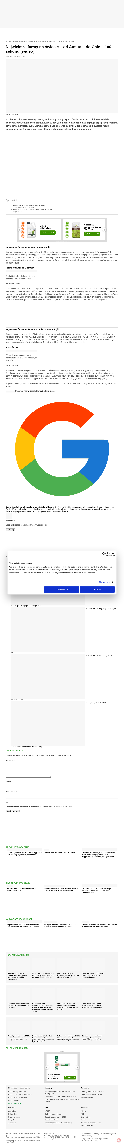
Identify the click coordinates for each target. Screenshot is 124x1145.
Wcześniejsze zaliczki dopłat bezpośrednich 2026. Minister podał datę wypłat (67, 1006)
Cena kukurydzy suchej (17, 1091)
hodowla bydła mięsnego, (59, 509)
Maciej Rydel (21, 56)
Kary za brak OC (87, 1097)
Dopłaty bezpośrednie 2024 (55, 1117)
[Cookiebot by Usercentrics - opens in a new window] (104, 554)
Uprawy (11, 1107)
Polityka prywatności (100, 1139)
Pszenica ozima (14, 1117)
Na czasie (85, 1088)
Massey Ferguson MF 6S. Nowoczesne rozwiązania (60, 1092)
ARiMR (47, 1111)
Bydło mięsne (86, 1117)
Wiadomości (86, 1134)
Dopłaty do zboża (51, 1120)
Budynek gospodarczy (53, 1114)
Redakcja (94, 1141)
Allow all (97, 589)
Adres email (11, 792)
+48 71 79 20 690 (53, 1137)
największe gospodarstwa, (24, 511)
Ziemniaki (12, 1123)
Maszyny (48, 1088)
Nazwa (9, 782)
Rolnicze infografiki (108, 1134)
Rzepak (11, 1120)
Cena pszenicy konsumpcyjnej (19, 1094)
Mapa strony (87, 1136)
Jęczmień (12, 1111)
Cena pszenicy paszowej (17, 1097)
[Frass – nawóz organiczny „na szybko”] (46, 849)
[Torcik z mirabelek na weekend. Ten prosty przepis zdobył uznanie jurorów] (85, 921)
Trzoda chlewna (87, 1126)
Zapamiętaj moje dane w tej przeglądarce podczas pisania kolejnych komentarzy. (39, 806)
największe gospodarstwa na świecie (52, 511)
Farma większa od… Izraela (23, 207)
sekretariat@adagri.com (53, 1139)
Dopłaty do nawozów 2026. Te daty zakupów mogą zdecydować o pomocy (19, 1038)
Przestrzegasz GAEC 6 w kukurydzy (58, 1123)
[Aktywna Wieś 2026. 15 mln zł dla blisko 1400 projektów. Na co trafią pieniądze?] (24, 922)
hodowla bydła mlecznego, (82, 509)
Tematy (96, 1134)
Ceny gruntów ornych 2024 (91, 1094)
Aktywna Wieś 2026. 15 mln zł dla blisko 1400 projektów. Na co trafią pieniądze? (23, 926)
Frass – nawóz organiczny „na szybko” (60, 852)
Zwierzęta (85, 1107)
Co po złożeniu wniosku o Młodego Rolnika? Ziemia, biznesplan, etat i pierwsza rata (96, 891)
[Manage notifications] (119, 1140)
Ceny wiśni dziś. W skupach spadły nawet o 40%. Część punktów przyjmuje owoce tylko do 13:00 (43, 1007)
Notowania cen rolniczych (19, 1088)
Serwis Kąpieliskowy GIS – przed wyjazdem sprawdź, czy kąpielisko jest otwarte (24, 854)
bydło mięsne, (28, 509)
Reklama (85, 1141)
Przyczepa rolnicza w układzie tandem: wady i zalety (62, 1100)
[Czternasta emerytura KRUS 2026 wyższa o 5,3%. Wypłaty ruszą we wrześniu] (54, 885)
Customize (60, 589)
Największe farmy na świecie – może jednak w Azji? (32, 209)
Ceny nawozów (14, 1103)
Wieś (47, 1107)
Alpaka (83, 1111)
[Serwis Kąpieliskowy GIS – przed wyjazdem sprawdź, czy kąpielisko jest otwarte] (24, 850)
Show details (104, 582)
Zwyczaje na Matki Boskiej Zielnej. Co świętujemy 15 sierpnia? (18, 1005)
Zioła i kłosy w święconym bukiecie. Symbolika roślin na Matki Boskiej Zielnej (43, 975)
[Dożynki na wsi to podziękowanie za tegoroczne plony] (10, 885)
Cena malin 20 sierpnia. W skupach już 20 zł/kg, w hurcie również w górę (92, 1005)
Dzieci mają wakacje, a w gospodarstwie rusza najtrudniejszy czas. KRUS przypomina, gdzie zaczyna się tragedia (98, 855)
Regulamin (86, 1139)
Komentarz (11, 760)
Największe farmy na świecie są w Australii (28, 205)
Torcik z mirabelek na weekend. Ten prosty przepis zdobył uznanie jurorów (99, 925)
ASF (82, 1114)
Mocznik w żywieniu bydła (91, 1123)
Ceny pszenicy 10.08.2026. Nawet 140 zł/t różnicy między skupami (93, 975)
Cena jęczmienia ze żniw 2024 (92, 1091)
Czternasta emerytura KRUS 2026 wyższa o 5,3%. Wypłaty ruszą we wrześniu (61, 889)
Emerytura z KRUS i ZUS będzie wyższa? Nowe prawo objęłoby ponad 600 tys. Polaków (43, 1039)
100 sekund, (16, 509)
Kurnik (83, 1120)
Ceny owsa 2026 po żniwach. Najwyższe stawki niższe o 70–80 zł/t (68, 975)
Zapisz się (10, 530)
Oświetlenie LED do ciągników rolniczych (60, 1096)
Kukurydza (12, 1114)
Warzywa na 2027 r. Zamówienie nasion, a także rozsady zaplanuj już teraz (60, 925)
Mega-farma (17, 211)
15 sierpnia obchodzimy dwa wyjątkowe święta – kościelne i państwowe (92, 1038)
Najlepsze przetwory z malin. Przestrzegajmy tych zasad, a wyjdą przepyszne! (17, 976)
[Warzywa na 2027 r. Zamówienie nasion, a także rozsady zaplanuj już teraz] (50, 921)
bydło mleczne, (41, 509)
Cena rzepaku (13, 1100)
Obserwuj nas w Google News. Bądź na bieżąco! (36, 391)
